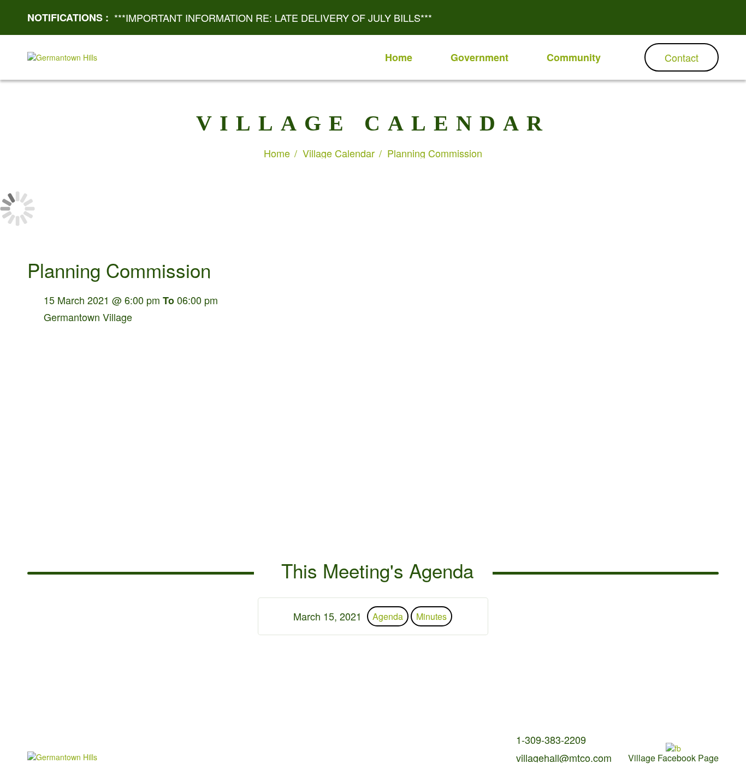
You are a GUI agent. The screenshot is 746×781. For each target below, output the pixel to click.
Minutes (431, 616)
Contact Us (269, 741)
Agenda (387, 616)
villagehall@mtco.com (564, 757)
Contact (681, 57)
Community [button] (574, 57)
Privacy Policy (318, 741)
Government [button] (479, 57)
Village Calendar (339, 153)
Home (277, 153)
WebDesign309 (283, 759)
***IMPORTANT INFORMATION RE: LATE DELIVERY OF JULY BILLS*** (273, 17)
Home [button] (398, 57)
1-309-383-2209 (551, 739)
